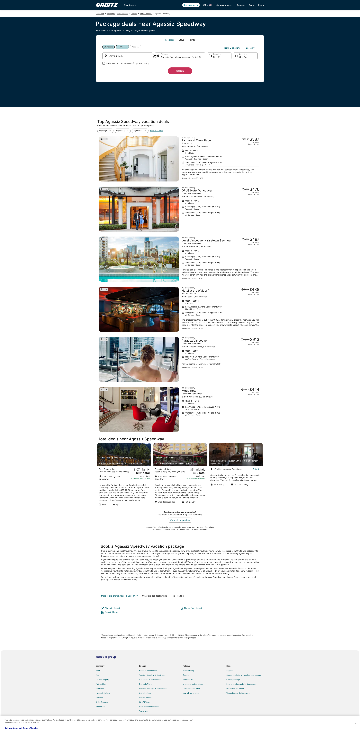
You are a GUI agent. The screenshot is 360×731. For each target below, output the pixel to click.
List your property (224, 5)
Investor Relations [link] (103, 693)
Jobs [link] (97, 675)
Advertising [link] (100, 707)
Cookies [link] (186, 675)
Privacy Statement (13, 728)
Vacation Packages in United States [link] (153, 688)
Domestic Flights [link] (145, 684)
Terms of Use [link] (188, 679)
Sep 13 (216, 57)
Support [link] (229, 670)
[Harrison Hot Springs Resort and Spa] (124, 475)
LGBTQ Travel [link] (144, 702)
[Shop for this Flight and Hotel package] (220, 158)
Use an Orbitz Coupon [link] (235, 688)
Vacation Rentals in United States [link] (152, 675)
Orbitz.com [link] (100, 14)
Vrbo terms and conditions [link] (193, 684)
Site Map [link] (99, 698)
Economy (250, 48)
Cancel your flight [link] (233, 679)
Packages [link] (111, 14)
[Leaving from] (127, 56)
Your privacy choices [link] (191, 693)
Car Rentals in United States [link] (150, 679)
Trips (251, 5)
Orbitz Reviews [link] (145, 693)
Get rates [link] (257, 469)
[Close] (355, 723)
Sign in (261, 5)
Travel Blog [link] (143, 711)
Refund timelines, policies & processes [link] (241, 684)
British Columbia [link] (146, 14)
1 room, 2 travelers (231, 48)
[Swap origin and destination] (155, 56)
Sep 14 (243, 57)
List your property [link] (102, 679)
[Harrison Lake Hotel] (180, 475)
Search (180, 70)
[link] (140, 608)
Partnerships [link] (100, 684)
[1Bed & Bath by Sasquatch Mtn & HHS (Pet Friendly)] (236, 475)
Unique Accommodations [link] (149, 707)
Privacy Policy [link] (188, 670)
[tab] (170, 40)
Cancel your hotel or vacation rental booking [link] (243, 675)
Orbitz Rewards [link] (102, 702)
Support (241, 5)
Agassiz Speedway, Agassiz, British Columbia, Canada (183, 57)
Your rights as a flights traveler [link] (238, 693)
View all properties (180, 520)
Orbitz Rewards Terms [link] (191, 688)
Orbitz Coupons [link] (145, 698)
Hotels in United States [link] (148, 670)
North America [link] (122, 14)
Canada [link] (134, 14)
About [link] (98, 670)
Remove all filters (156, 131)
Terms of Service (30, 728)
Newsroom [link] (100, 688)
